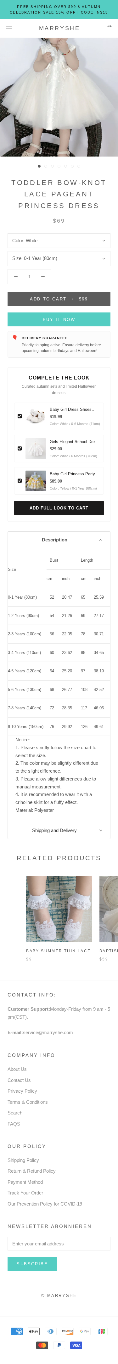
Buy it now (59, 319)
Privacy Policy (22, 1091)
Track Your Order (25, 1192)
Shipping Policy (23, 1160)
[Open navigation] (9, 28)
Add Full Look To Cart (59, 508)
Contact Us (19, 1080)
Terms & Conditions (28, 1102)
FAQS (14, 1123)
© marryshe (59, 1295)
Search (15, 1112)
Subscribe (32, 1264)
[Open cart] (109, 28)
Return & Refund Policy (32, 1171)
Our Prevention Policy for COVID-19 (45, 1204)
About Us (17, 1069)
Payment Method (25, 1182)
